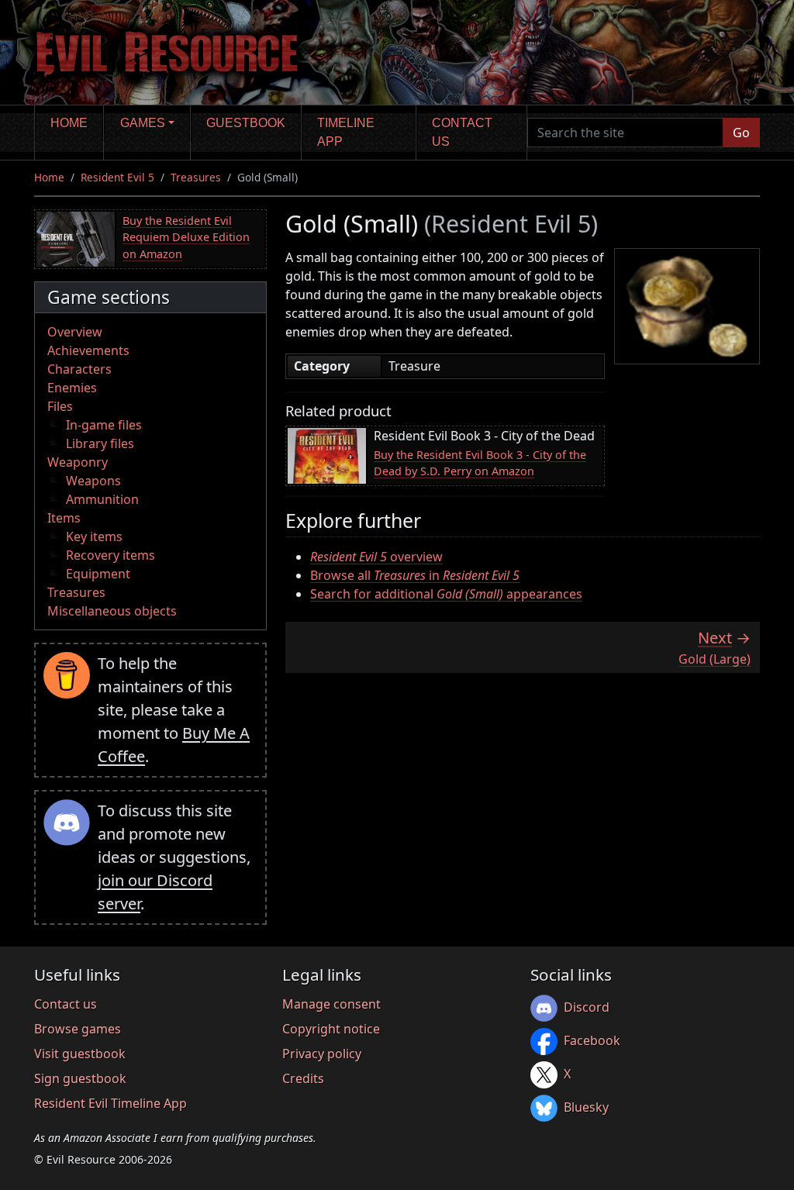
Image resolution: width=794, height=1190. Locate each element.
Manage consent (331, 1003)
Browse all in (415, 575)
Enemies (72, 387)
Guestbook (245, 122)
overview (376, 556)
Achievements (88, 350)
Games (142, 122)
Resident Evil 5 (117, 177)
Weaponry (77, 462)
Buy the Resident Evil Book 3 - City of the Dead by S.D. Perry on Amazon (480, 463)
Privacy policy (321, 1053)
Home (69, 122)
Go (741, 132)
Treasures (196, 177)
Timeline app (346, 132)
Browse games (77, 1028)
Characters (79, 369)
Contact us (462, 132)
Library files (100, 443)
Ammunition (102, 499)
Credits (303, 1078)
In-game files (104, 424)
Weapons (93, 480)
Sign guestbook (80, 1078)
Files (60, 406)
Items (64, 517)
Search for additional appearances (446, 593)
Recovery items (110, 555)
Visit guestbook (80, 1053)
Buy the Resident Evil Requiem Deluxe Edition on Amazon (186, 237)
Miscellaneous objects (112, 610)
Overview (74, 331)
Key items (94, 536)
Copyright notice (331, 1028)
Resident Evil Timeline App (110, 1103)
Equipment (98, 573)
